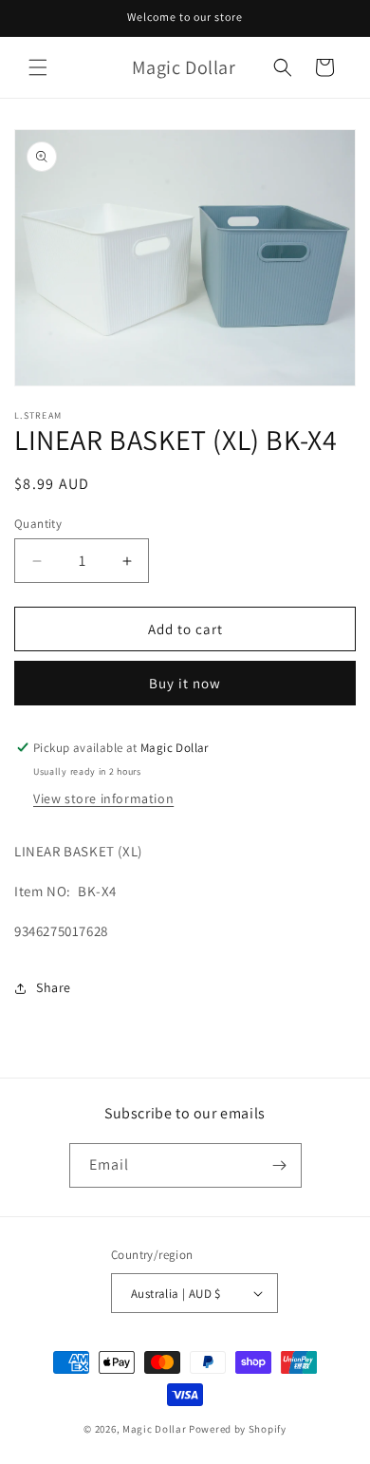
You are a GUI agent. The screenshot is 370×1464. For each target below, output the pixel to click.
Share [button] (53, 987)
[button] (38, 67)
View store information (103, 798)
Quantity (38, 524)
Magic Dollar (154, 1429)
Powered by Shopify (238, 1429)
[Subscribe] (280, 1165)
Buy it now (185, 683)
